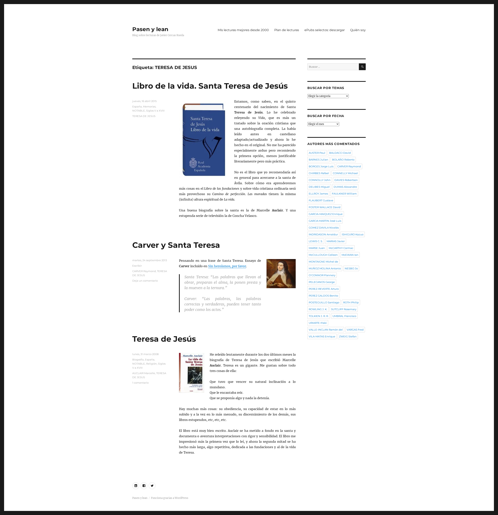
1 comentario (140, 382)
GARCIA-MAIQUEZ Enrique (326, 214)
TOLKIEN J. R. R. (319, 316)
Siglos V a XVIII (155, 110)
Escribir (137, 265)
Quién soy (358, 30)
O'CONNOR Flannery (322, 275)
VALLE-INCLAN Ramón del (326, 329)
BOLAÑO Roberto (343, 159)
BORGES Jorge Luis (321, 166)
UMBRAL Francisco (344, 316)
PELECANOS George (322, 282)
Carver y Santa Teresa (176, 245)
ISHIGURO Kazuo (352, 234)
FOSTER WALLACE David (324, 207)
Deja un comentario (145, 280)
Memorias (149, 106)
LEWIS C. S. (316, 241)
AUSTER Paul (317, 152)
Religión (151, 363)
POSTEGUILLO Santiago (324, 302)
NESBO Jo (351, 268)
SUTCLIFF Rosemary (343, 309)
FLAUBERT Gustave (321, 200)
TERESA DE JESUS (143, 116)
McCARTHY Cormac (341, 248)
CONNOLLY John (320, 180)
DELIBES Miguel (319, 186)
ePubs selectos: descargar (324, 30)
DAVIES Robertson (346, 180)
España (137, 106)
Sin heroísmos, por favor (227, 266)
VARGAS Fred (355, 329)
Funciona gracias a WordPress (169, 498)
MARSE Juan (317, 248)
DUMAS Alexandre (345, 186)
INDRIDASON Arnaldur (323, 234)
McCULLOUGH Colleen (323, 254)
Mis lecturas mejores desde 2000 (243, 30)
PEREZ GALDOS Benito (323, 295)
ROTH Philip (351, 302)
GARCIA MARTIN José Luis (325, 220)
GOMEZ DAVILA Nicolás (324, 227)
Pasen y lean (150, 29)
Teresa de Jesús (164, 339)
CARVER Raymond (144, 271)
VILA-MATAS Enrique (322, 336)
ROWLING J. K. (318, 309)
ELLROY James (318, 193)
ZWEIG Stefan (348, 336)
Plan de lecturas (286, 30)
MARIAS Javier (336, 241)
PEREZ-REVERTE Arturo (324, 288)
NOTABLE (138, 110)
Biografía (138, 359)
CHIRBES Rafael (319, 173)
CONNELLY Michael (345, 173)
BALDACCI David (340, 152)
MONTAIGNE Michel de (323, 261)
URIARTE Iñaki (318, 322)
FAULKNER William (344, 193)
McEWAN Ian (350, 254)
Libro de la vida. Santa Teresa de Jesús (210, 86)
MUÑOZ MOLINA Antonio (325, 268)
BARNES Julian (318, 159)
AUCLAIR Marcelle (143, 373)
